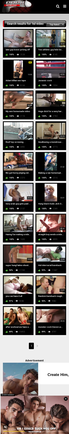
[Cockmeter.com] (18, 6)
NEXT (37, 346)
